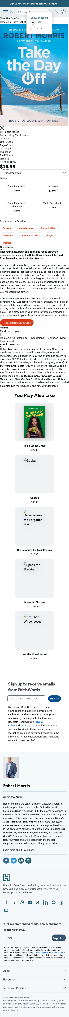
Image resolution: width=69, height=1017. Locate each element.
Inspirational (38, 338)
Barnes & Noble (25, 227)
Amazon (7, 227)
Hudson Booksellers (30, 235)
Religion (4, 338)
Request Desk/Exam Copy (17, 322)
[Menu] (5, 11)
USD (39, 22)
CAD (39, 27)
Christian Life (19, 338)
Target (50, 235)
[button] (34, 128)
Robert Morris (11, 132)
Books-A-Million (48, 227)
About (6, 971)
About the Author (10, 344)
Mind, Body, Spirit (10, 331)
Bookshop (8, 235)
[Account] (56, 12)
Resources (9, 979)
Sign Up (54, 698)
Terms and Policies (14, 988)
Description (6, 247)
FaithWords (6, 155)
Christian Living (57, 338)
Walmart (7, 242)
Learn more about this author (18, 849)
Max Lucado (22, 135)
